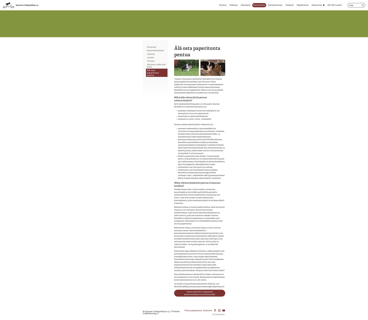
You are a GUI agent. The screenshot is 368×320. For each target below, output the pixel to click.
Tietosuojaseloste (193, 310)
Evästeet (207, 310)
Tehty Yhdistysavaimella (218, 314)
